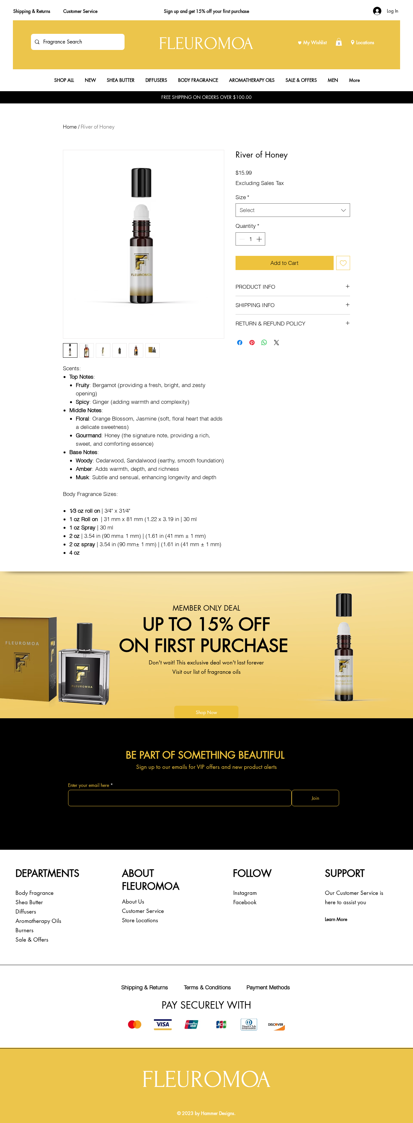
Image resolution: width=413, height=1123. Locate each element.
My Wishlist (315, 42)
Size (242, 197)
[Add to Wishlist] (343, 263)
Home (70, 126)
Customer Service (80, 11)
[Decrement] (241, 239)
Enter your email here (88, 785)
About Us (133, 901)
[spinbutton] (250, 239)
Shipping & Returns (31, 11)
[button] (339, 42)
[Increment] (260, 239)
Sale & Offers (31, 939)
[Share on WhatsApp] (264, 342)
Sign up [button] (171, 11)
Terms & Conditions (207, 987)
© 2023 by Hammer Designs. (206, 1113)
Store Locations (140, 920)
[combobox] (293, 210)
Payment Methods (268, 987)
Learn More (336, 919)
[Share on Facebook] (240, 342)
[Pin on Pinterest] (252, 342)
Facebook (245, 902)
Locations (365, 42)
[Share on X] (276, 342)
